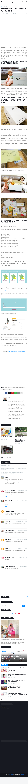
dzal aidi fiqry (4, 389)
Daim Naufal (15, 387)
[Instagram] (15, 613)
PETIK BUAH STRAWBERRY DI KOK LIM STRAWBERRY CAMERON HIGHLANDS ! (7, 456)
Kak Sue (7, 521)
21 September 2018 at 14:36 (22, 490)
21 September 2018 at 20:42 (21, 521)
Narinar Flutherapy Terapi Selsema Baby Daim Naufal (16, 681)
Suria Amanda (9, 511)
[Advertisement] (14, 31)
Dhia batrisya (21, 387)
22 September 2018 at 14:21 (22, 530)
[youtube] (19, 613)
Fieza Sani (8, 548)
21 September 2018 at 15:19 (22, 500)
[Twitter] (9, 393)
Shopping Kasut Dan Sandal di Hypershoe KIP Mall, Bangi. (15, 687)
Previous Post (5, 593)
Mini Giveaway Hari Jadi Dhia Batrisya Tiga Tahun (17, 675)
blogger (9, 387)
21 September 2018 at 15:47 (22, 511)
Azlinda (10, 398)
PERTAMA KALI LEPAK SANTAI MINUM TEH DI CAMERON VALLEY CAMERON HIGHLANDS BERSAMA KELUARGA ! (20, 439)
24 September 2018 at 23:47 (21, 548)
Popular (4, 664)
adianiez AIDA (9, 557)
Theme (22, 774)
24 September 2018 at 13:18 (22, 539)
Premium (11, 774)
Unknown (8, 539)
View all (25, 424)
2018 (6, 6)
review (10, 389)
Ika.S (6, 477)
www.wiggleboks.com (5, 290)
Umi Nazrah (8, 501)
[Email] (18, 393)
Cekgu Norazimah (10, 490)
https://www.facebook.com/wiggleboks (16, 349)
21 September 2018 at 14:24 (22, 477)
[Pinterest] (12, 393)
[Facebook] (6, 393)
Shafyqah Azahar (10, 566)
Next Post (24, 593)
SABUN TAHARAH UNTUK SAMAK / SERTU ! (6, 437)
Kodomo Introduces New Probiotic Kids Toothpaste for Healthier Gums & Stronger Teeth (17, 669)
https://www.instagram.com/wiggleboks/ (16, 351)
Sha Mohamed (9, 530)
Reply (6, 485)
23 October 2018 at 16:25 (22, 566)
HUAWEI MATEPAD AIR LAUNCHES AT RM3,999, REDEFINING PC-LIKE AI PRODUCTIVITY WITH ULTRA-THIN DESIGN (13, 656)
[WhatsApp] (15, 393)
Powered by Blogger (7, 699)
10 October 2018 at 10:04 (22, 557)
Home (2, 6)
